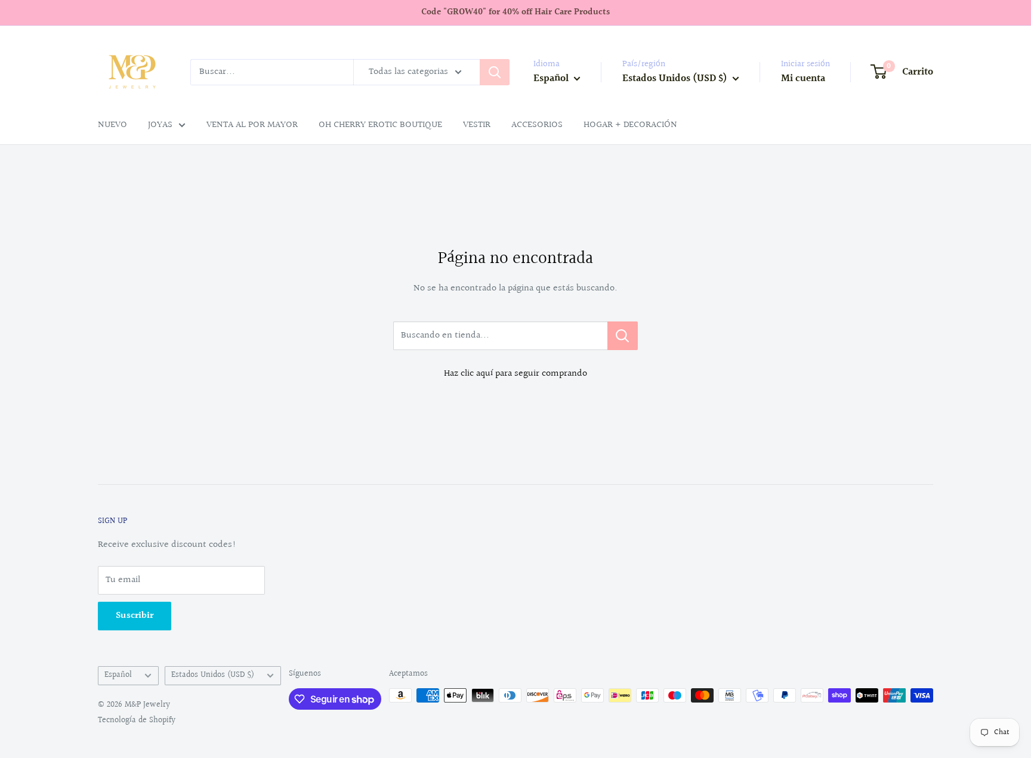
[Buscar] (495, 72)
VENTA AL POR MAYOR (252, 124)
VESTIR (476, 124)
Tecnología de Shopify (136, 720)
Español (118, 675)
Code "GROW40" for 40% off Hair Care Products (515, 12)
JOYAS (160, 124)
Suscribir (134, 615)
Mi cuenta (803, 78)
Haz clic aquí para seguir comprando (515, 373)
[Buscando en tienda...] (622, 335)
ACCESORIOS (537, 124)
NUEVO (112, 124)
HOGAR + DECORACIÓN (630, 124)
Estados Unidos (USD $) (212, 675)
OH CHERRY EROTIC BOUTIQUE (380, 124)
